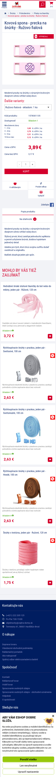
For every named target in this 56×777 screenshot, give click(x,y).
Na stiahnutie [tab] (27, 219)
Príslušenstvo (24, 13)
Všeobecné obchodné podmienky (17, 648)
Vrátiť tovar (7, 684)
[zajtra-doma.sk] (16, 4)
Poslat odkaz (41, 186)
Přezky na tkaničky (41, 13)
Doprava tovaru (9, 644)
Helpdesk (6, 695)
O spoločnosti (8, 699)
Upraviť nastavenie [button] (28, 771)
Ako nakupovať (9, 655)
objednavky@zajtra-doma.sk (19, 622)
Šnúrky (13, 13)
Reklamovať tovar (10, 680)
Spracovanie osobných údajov (16, 688)
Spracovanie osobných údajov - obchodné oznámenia (27, 692)
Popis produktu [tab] (28, 211)
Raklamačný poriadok (12, 651)
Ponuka (4, 7)
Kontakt (6, 677)
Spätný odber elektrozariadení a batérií (20, 659)
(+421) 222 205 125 (15, 615)
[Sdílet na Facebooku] (52, 204)
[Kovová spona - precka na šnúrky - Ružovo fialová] (28, 59)
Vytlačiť (41, 195)
